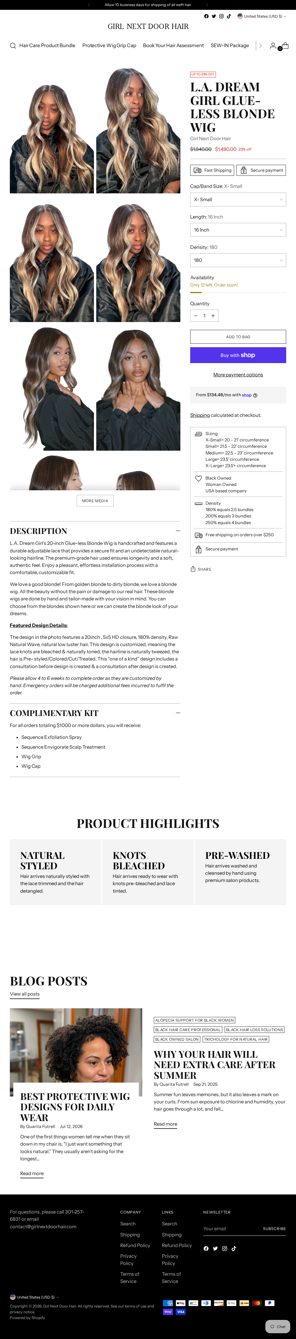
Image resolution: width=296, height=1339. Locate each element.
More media (95, 500)
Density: (203, 247)
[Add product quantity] (195, 315)
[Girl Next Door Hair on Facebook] (206, 16)
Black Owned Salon (177, 1039)
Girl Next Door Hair (210, 138)
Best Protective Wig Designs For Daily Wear (75, 1106)
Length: (206, 217)
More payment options (238, 375)
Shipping (200, 415)
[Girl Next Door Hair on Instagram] (221, 16)
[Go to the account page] (271, 45)
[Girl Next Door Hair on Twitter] (214, 16)
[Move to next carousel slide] (281, 942)
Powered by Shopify (27, 1317)
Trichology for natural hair (236, 1039)
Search (128, 1224)
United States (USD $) (263, 16)
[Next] (207, 5)
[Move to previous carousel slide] (268, 943)
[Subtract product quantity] (213, 315)
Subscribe (274, 1228)
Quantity (200, 303)
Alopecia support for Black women (194, 1020)
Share (204, 569)
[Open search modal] (13, 45)
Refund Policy (135, 1245)
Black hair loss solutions (254, 1029)
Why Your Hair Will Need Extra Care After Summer (214, 1064)
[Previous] (89, 5)
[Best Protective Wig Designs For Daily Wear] (76, 1052)
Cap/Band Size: (216, 186)
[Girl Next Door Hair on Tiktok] (229, 16)
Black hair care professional (188, 1029)
